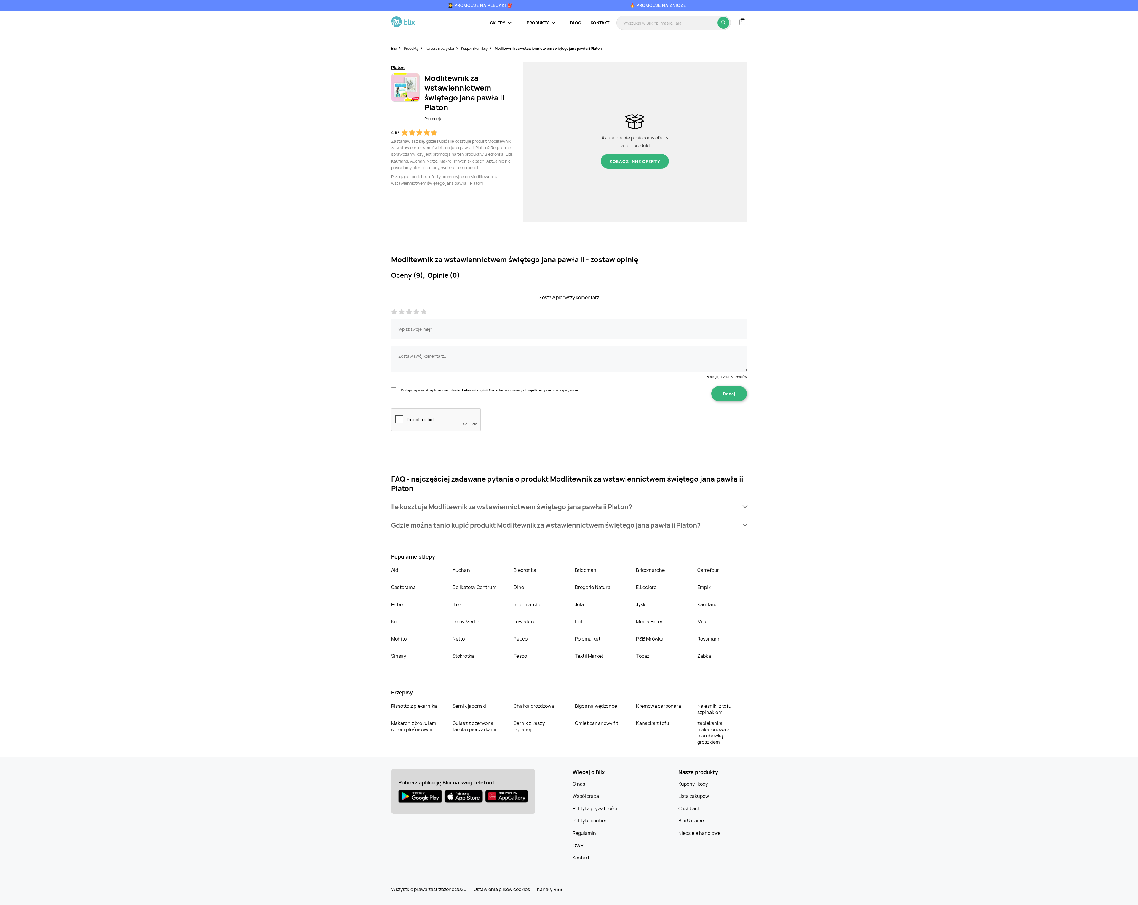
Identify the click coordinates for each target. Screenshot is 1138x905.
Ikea (457, 604)
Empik (704, 587)
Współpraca (586, 796)
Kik (394, 621)
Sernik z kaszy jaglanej (529, 726)
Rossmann (709, 639)
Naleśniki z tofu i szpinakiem (715, 709)
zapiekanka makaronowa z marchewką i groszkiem (713, 732)
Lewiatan (524, 621)
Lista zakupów (693, 796)
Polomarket (587, 639)
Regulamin (584, 833)
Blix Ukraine (691, 820)
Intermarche (527, 604)
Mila (702, 621)
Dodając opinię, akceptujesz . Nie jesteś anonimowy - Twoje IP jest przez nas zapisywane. (489, 390)
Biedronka (525, 570)
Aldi (395, 570)
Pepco (521, 639)
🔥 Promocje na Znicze (658, 5)
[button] (569, 507)
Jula (579, 604)
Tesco (520, 656)
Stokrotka (463, 656)
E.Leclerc (646, 587)
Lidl (579, 621)
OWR (578, 845)
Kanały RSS (549, 889)
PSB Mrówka (649, 639)
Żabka (704, 656)
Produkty (411, 48)
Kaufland (707, 604)
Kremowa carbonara (658, 706)
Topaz (642, 656)
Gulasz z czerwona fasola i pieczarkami (474, 726)
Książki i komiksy (474, 48)
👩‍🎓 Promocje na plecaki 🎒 (480, 5)
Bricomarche (650, 570)
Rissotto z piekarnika (414, 706)
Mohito (399, 639)
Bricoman (586, 570)
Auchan (461, 570)
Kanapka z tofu (652, 723)
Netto (459, 639)
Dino (519, 587)
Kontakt (600, 22)
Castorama (403, 587)
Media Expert (650, 621)
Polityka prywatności (595, 808)
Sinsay (398, 656)
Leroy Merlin (466, 621)
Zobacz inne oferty (634, 161)
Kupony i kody (693, 784)
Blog (575, 22)
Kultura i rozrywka (440, 48)
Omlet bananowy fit (596, 723)
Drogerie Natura (592, 587)
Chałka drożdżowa (534, 706)
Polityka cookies (590, 820)
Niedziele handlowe (699, 833)
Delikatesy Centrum (475, 587)
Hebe (397, 604)
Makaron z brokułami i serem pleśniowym (415, 726)
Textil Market (589, 656)
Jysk (640, 604)
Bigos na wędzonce (596, 706)
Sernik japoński (469, 706)
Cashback (689, 808)
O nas (579, 784)
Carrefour (708, 570)
